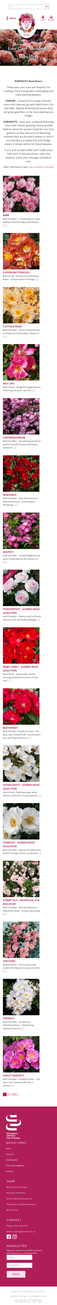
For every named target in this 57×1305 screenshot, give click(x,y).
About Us (10, 1154)
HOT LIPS (8, 383)
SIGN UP (16, 1274)
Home (6, 167)
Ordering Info (11, 1160)
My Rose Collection (16, 1193)
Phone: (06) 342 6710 (17, 1226)
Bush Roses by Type (18, 167)
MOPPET (8, 552)
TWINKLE (8, 1018)
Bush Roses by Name (17, 1187)
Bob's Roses (13, 1210)
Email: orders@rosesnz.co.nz (21, 1231)
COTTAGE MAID (12, 326)
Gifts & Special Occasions (19, 1199)
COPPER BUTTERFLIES (16, 272)
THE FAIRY (9, 961)
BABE (6, 215)
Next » (14, 1094)
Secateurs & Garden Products (21, 1204)
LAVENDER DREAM (14, 437)
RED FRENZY (10, 728)
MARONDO (10, 495)
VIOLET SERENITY (13, 1075)
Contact (9, 1171)
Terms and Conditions (15, 1165)
